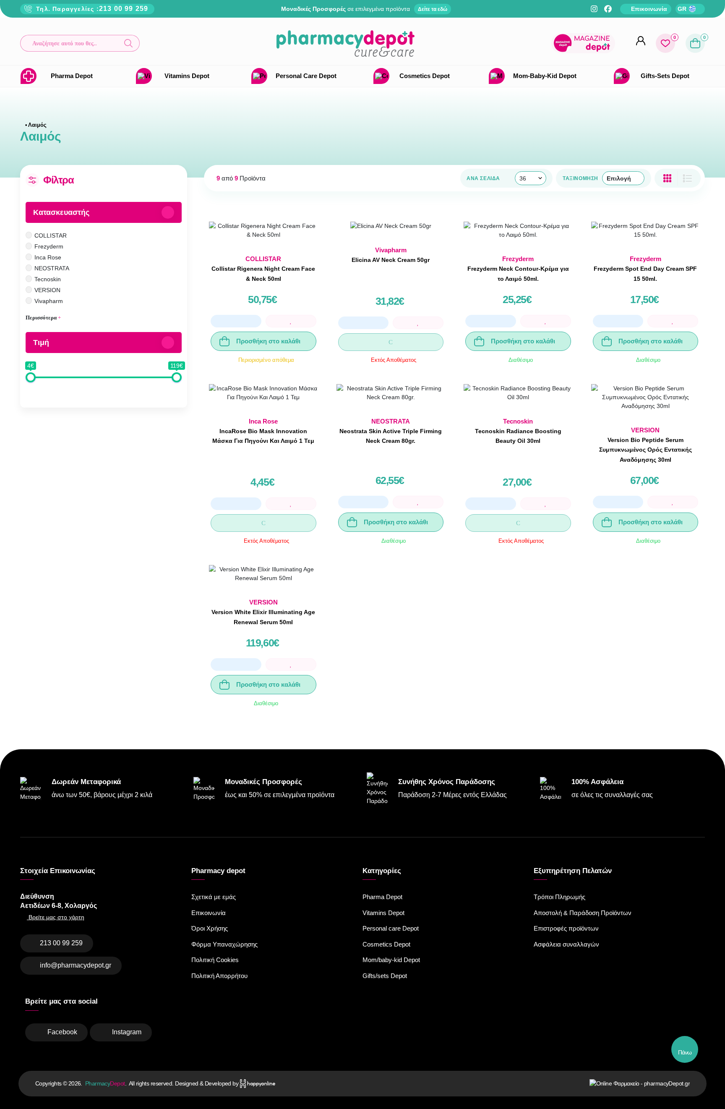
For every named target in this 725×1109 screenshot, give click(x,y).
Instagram (126, 1032)
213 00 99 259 (124, 8)
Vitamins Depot (383, 912)
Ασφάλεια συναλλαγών (566, 944)
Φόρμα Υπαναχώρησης (224, 944)
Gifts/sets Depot (384, 975)
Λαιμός (37, 125)
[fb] (607, 8)
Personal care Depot (390, 928)
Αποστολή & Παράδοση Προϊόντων (582, 912)
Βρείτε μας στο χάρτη (55, 917)
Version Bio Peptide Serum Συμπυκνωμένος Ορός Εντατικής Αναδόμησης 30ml (645, 450)
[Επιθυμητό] (291, 321)
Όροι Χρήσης (209, 928)
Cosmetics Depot (386, 944)
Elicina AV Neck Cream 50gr (391, 259)
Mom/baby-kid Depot (391, 959)
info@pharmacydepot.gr (75, 965)
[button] (80, 43)
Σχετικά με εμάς (213, 896)
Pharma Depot (382, 896)
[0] (665, 43)
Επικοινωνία (208, 912)
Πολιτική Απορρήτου (219, 975)
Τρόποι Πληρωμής (559, 896)
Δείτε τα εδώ (432, 9)
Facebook (62, 1032)
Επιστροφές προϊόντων (566, 928)
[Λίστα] (667, 178)
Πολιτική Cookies (215, 959)
